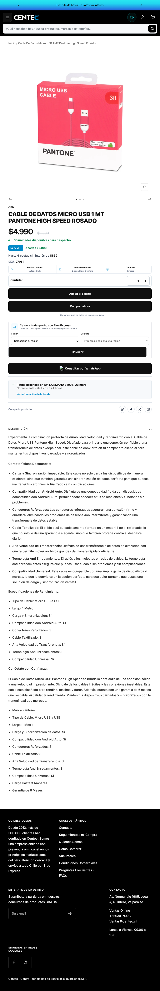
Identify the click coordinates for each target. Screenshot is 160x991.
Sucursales (67, 856)
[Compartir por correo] (148, 409)
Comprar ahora (80, 306)
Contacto (65, 828)
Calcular (78, 352)
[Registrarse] (70, 913)
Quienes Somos (70, 842)
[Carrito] (153, 17)
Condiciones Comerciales (78, 863)
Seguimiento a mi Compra (78, 835)
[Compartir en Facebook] (131, 409)
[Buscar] (152, 28)
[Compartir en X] (139, 409)
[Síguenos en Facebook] (14, 962)
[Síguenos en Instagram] (25, 962)
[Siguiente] (150, 199)
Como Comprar (70, 849)
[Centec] (69, 17)
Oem (11, 207)
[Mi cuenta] (142, 17)
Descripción (18, 428)
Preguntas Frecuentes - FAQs (76, 872)
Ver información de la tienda (33, 394)
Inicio (11, 43)
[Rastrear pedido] (131, 17)
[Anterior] (10, 199)
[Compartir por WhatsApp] (122, 409)
